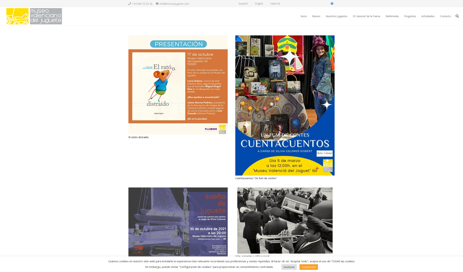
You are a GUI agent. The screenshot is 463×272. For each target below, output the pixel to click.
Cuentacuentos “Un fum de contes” (256, 178)
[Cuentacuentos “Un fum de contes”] (285, 37)
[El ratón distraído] (178, 37)
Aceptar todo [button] (309, 267)
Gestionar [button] (289, 267)
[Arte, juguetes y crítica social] (285, 189)
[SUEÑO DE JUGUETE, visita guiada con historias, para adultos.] (178, 189)
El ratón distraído (138, 137)
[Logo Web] (34, 16)
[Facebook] (332, 3)
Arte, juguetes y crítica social (252, 256)
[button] (457, 16)
